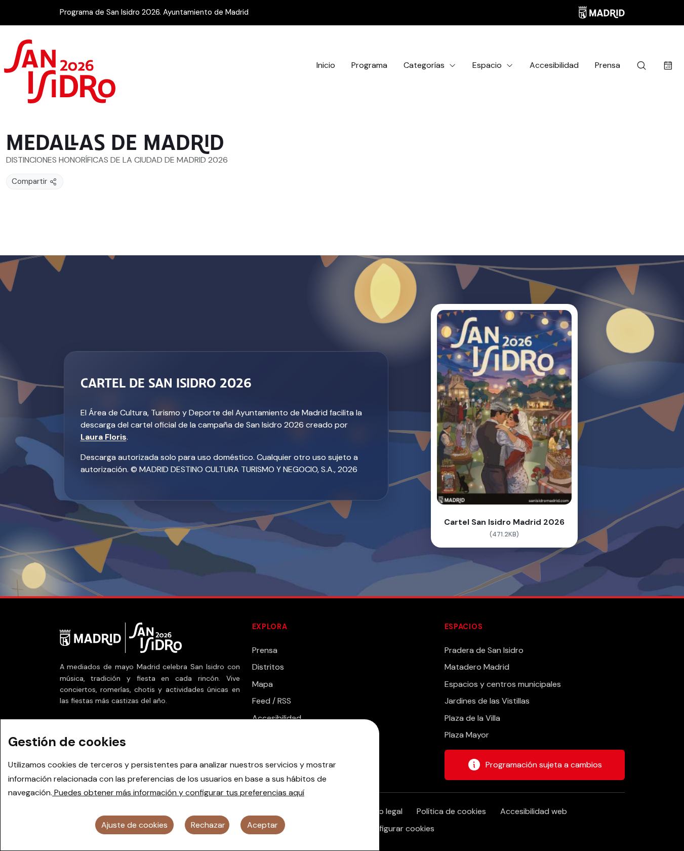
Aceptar (262, 825)
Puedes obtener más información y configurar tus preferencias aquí (178, 792)
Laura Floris (104, 437)
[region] (190, 785)
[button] (430, 65)
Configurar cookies (399, 828)
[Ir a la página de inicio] (59, 65)
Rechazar (208, 825)
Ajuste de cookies (134, 825)
